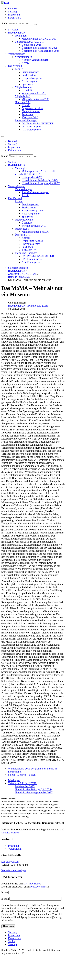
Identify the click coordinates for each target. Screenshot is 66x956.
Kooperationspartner (32, 78)
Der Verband (15, 65)
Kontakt (12, 8)
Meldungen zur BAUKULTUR (39, 38)
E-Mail (5, 898)
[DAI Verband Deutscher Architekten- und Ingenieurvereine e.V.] (5, 2)
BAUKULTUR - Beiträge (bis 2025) (28, 305)
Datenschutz (14, 17)
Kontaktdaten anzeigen (13, 870)
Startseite (13, 29)
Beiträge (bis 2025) (32, 44)
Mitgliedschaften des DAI (35, 99)
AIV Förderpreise (31, 129)
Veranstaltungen (16, 53)
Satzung (12, 11)
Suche (4, 23)
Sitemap (12, 944)
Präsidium (13, 845)
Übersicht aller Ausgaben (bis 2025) (41, 50)
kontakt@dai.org (10, 861)
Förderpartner (29, 75)
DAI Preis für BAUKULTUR (38, 123)
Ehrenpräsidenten (31, 111)
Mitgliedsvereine (24, 87)
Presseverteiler (38, 886)
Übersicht (27, 90)
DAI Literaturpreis (31, 126)
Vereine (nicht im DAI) (34, 93)
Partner (19, 69)
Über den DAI (22, 102)
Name (4, 892)
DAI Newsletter (31, 883)
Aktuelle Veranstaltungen (35, 59)
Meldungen (21, 35)
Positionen (27, 114)
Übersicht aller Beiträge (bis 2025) (40, 47)
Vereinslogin (14, 848)
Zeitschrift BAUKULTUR (29, 41)
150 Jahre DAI (30, 117)
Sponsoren (27, 84)
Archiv (25, 62)
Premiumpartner (30, 72)
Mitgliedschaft (22, 96)
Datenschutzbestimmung (14, 905)
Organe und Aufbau (32, 108)
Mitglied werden (10, 832)
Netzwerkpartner (31, 81)
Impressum (14, 14)
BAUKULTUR (16, 32)
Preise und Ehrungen (26, 120)
